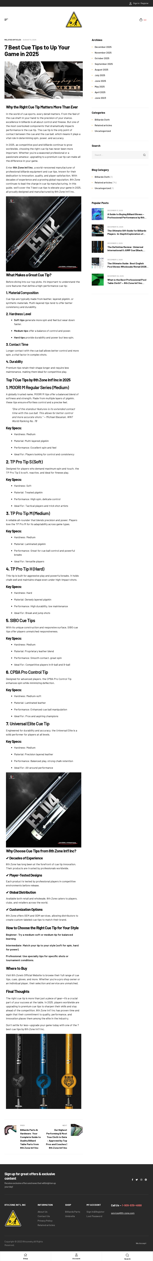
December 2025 (103, 46)
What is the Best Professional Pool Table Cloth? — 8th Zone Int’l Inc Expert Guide (126, 283)
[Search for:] (120, 154)
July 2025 (100, 75)
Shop (25, 1258)
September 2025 (104, 63)
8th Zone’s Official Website (27, 975)
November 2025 (103, 52)
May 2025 (100, 86)
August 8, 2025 (29, 40)
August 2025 (101, 69)
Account (76, 1258)
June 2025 (100, 80)
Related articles (12, 40)
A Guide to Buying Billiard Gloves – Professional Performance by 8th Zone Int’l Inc (125, 217)
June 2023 (100, 97)
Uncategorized (103, 130)
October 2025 (102, 58)
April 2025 (100, 92)
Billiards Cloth (102, 119)
